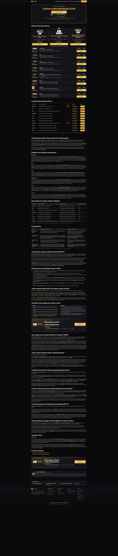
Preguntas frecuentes (81, 496)
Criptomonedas (78, 1)
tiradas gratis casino (41, 385)
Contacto (78, 493)
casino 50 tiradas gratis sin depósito (51, 484)
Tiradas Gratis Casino (66, 1)
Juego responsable (61, 493)
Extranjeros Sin (72, 1)
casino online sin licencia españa (66, 483)
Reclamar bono (80, 324)
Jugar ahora (84, 1)
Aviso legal (69, 493)
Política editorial (80, 494)
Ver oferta (82, 106)
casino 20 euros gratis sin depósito (40, 149)
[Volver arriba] (116, 554)
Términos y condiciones (71, 491)
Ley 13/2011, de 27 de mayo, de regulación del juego (41, 454)
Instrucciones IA (80, 499)
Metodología (60, 490)
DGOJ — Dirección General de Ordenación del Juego (41, 452)
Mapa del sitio (79, 497)
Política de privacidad (71, 490)
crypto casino (76, 483)
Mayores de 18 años (80, 491)
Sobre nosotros (80, 490)
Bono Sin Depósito (59, 1)
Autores (59, 491)
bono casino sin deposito (37, 483)
